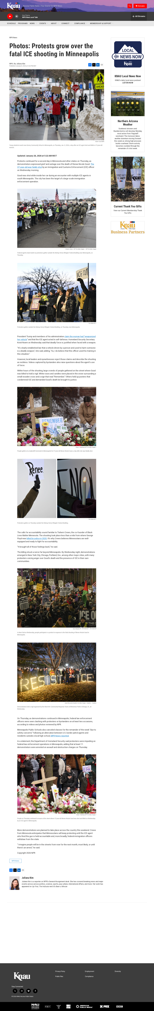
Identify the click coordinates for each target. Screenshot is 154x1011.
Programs (23, 23)
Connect (65, 23)
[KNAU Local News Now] (128, 54)
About (54, 23)
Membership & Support (100, 23)
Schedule (11, 23)
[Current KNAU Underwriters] (128, 227)
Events (43, 23)
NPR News (13, 37)
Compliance (79, 23)
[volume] (17, 16)
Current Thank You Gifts (127, 206)
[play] (10, 16)
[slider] (20, 16)
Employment (89, 971)
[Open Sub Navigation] (36, 23)
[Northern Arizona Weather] (128, 103)
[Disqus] (77, 933)
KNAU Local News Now (128, 76)
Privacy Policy (60, 971)
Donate (141, 6)
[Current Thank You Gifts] (128, 179)
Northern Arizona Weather (128, 122)
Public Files (59, 976)
